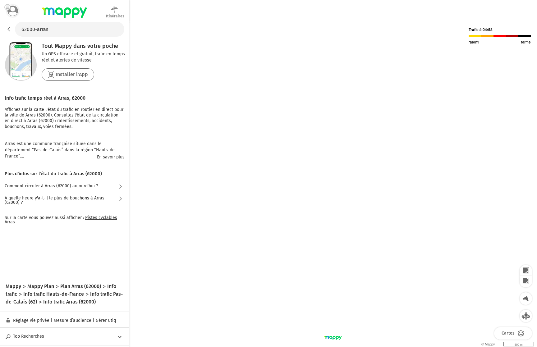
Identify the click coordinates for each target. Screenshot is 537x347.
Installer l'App (72, 74)
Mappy (64, 18)
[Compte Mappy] (12, 11)
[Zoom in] (526, 270)
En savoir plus (111, 157)
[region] (333, 184)
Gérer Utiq (106, 320)
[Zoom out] (526, 281)
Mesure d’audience (72, 320)
